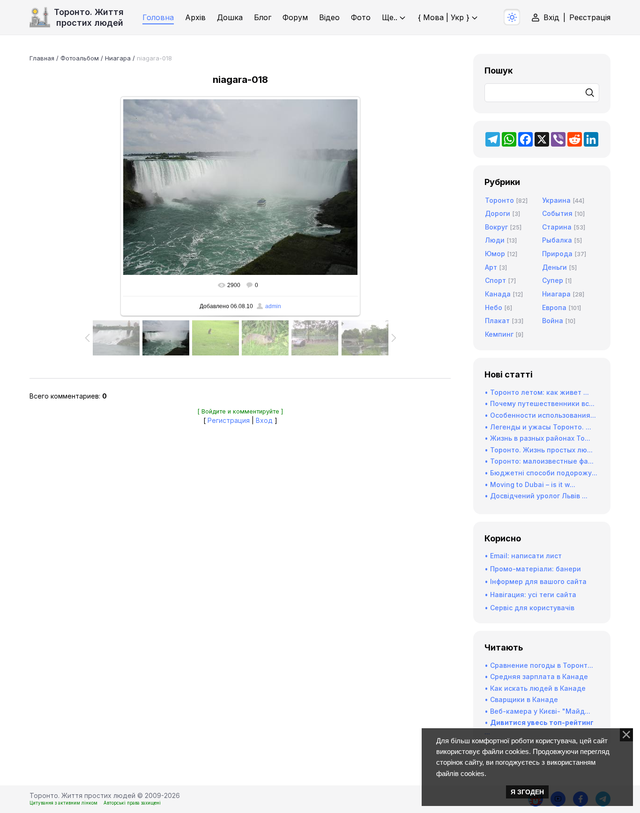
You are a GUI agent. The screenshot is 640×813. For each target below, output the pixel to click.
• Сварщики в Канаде (521, 699)
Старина (557, 227)
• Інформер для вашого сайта (535, 581)
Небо (493, 307)
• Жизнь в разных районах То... (537, 438)
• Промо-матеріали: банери (532, 569)
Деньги (554, 267)
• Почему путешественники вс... (539, 403)
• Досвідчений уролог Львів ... (536, 496)
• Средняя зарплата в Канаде (536, 676)
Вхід (551, 17)
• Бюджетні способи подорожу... (540, 473)
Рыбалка (557, 240)
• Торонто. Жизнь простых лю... (538, 450)
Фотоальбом (79, 58)
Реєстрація (589, 17)
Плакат (497, 321)
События (557, 213)
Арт (491, 267)
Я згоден (527, 792)
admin (273, 306)
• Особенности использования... (540, 415)
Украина (556, 200)
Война (552, 321)
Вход (264, 420)
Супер (552, 280)
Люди (495, 240)
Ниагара (118, 58)
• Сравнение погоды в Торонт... (538, 665)
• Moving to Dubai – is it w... (529, 484)
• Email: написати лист (523, 556)
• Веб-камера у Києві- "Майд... (537, 711)
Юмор (495, 254)
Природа (557, 254)
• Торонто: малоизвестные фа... (539, 461)
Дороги (497, 213)
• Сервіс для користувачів (529, 608)
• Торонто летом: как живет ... (536, 392)
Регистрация (229, 420)
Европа (554, 307)
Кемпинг (499, 334)
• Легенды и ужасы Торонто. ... (537, 427)
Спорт (495, 280)
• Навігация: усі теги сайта (530, 595)
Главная (42, 58)
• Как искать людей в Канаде (535, 688)
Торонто (499, 200)
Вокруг (496, 227)
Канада (498, 294)
